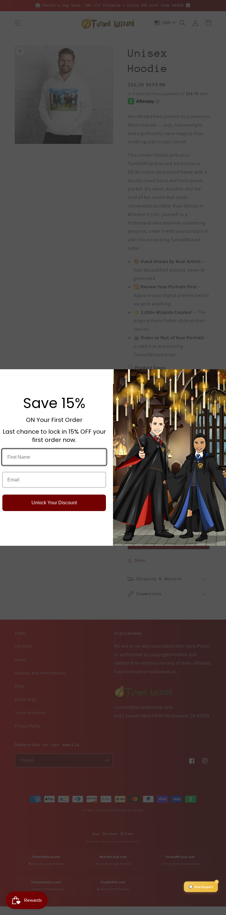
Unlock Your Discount (54, 502)
